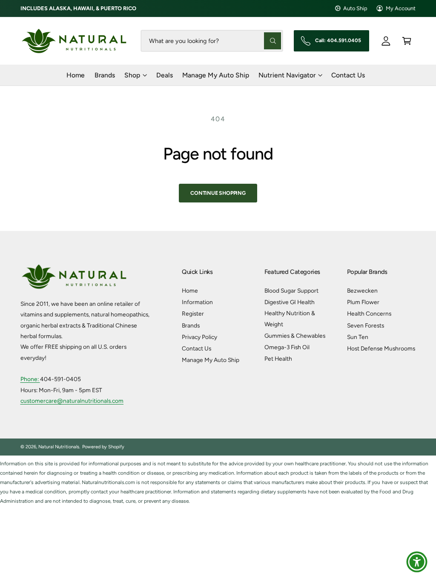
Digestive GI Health (289, 302)
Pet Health (278, 358)
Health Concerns (369, 313)
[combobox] (212, 40)
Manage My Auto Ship (210, 359)
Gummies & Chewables (294, 335)
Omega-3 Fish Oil (287, 347)
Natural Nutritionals (58, 447)
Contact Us (196, 348)
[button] (406, 40)
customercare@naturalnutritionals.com (72, 400)
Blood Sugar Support (291, 290)
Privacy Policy (199, 336)
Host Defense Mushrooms (381, 348)
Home (190, 290)
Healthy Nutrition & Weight (289, 318)
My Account (401, 8)
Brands (191, 325)
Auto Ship (355, 8)
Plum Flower (363, 302)
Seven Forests (365, 325)
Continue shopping (218, 193)
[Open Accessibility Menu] (416, 561)
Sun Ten (357, 336)
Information (197, 302)
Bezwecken (362, 290)
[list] (218, 482)
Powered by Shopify (103, 447)
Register (193, 313)
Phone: (30, 379)
